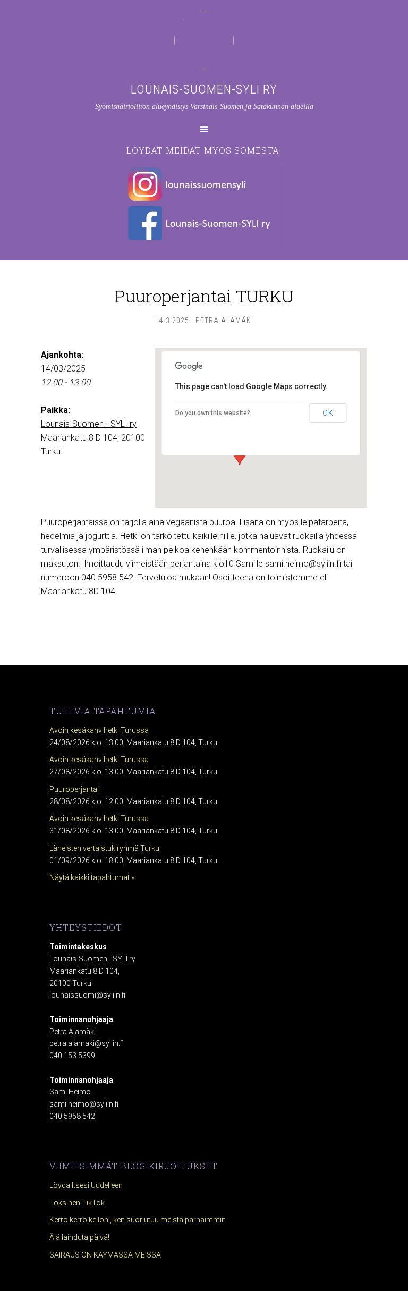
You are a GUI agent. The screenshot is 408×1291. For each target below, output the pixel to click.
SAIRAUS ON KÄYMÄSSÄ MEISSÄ (105, 1255)
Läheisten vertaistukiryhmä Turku (104, 848)
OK (328, 413)
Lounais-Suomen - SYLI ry (89, 424)
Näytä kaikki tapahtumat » (91, 877)
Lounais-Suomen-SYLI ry (204, 89)
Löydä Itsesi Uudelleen (86, 1185)
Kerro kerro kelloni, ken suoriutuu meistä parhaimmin (137, 1220)
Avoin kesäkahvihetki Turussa (99, 730)
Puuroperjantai (74, 789)
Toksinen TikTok (77, 1203)
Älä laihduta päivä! (79, 1237)
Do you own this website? (212, 413)
